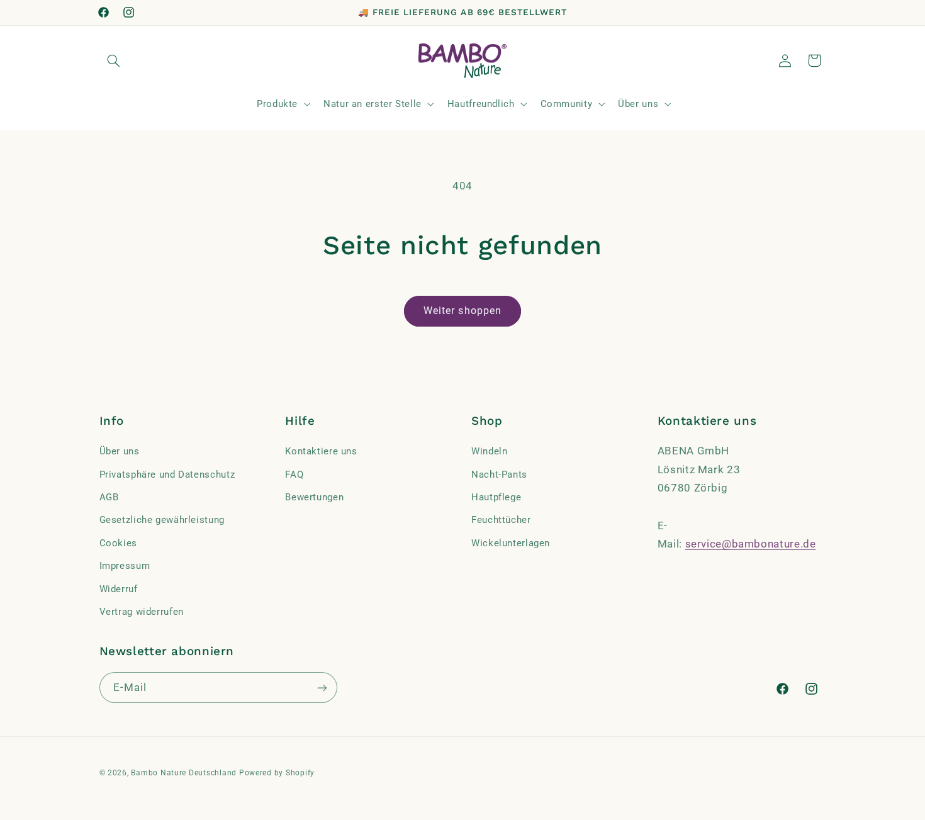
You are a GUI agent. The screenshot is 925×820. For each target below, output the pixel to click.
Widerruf (118, 589)
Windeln (489, 451)
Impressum (124, 565)
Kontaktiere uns (321, 451)
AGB (109, 497)
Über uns (119, 451)
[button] (113, 60)
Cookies (118, 543)
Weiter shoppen (462, 311)
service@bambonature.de (750, 543)
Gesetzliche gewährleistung (162, 519)
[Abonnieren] (321, 687)
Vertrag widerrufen (141, 611)
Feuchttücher (501, 519)
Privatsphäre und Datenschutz (167, 474)
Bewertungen (314, 497)
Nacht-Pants (499, 474)
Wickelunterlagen (510, 543)
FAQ (294, 474)
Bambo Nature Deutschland (184, 772)
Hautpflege (496, 497)
